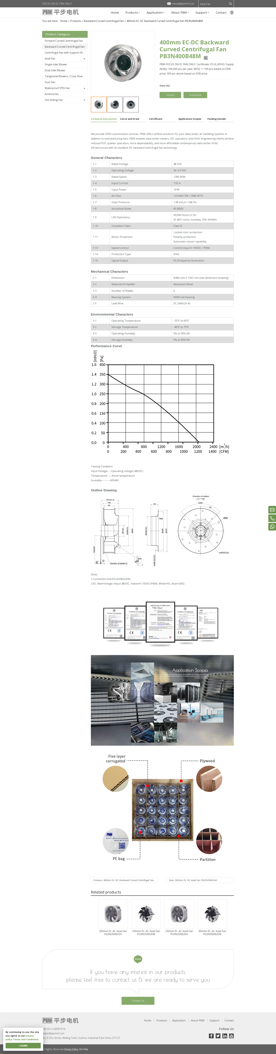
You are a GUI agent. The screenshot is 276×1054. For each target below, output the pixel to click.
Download (195, 95)
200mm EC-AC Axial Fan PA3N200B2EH (113, 933)
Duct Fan (50, 82)
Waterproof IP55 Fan (57, 88)
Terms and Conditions (25, 1039)
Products (161, 1020)
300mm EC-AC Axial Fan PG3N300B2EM (212, 933)
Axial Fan (205, 4)
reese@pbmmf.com (183, 3)
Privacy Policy (71, 1049)
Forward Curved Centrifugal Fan (64, 41)
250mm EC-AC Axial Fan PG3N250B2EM (146, 933)
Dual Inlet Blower (55, 70)
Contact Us (138, 1001)
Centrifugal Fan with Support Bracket (66, 52)
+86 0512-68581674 (53, 1029)
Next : (193, 880)
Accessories (52, 94)
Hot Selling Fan (54, 100)
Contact (229, 1020)
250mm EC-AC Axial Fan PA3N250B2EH (179, 933)
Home (147, 1020)
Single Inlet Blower (56, 64)
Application (179, 1020)
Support (214, 1020)
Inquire (170, 95)
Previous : (125, 880)
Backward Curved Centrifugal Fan (65, 46)
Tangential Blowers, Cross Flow (63, 76)
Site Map (83, 1049)
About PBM (197, 1020)
